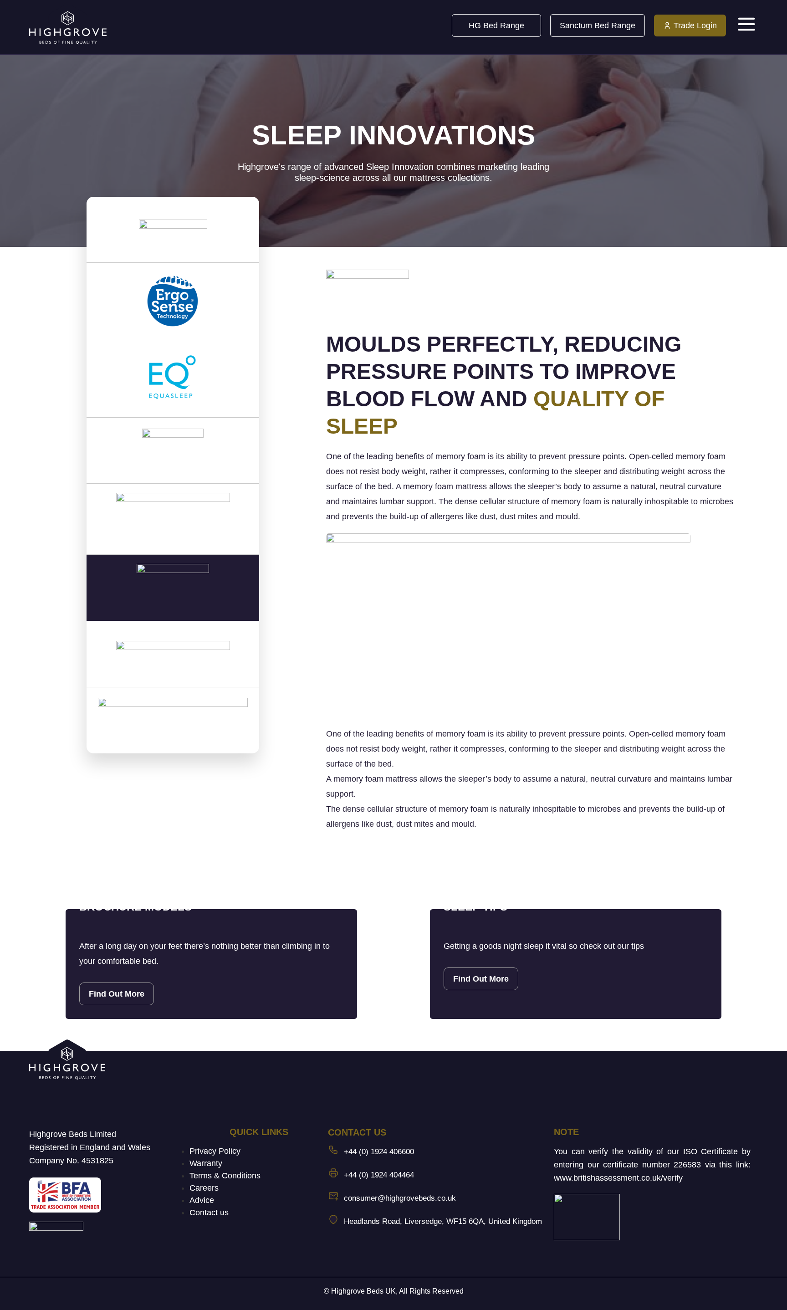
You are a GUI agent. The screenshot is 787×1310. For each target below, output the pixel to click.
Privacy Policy (214, 1151)
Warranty (205, 1163)
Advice (201, 1200)
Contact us (209, 1212)
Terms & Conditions (225, 1175)
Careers (204, 1187)
